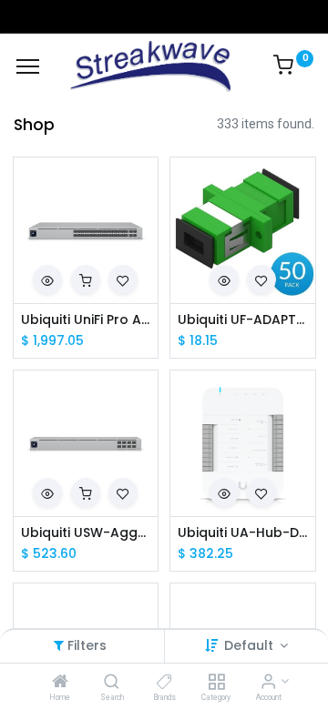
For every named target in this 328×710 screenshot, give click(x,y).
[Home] (60, 682)
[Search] (111, 682)
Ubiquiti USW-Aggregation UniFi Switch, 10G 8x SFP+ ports (86, 533)
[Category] (216, 682)
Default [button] (250, 645)
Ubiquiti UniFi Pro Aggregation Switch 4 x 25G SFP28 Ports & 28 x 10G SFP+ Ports (86, 320)
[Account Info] (268, 682)
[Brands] (164, 682)
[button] (47, 279)
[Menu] (28, 66)
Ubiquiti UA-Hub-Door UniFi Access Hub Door (243, 533)
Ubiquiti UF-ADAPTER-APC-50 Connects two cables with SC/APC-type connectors (243, 320)
